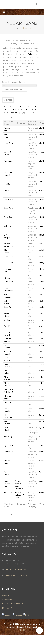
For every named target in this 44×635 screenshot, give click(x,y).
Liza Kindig (8, 263)
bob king (7, 226)
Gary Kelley (9, 208)
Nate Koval (8, 217)
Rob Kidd (8, 402)
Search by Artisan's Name (13, 90)
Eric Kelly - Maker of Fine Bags (20, 495)
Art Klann (8, 161)
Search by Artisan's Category (14, 82)
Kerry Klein (8, 282)
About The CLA (8, 595)
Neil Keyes (8, 199)
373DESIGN (22, 630)
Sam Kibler (8, 326)
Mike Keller (8, 190)
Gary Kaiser (9, 307)
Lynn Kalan (8, 445)
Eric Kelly (8, 493)
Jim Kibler (8, 320)
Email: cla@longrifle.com (16, 569)
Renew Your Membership (12, 604)
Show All (13, 113)
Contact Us (7, 600)
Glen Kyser (8, 452)
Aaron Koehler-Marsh (7, 483)
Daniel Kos (8, 256)
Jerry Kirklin (8, 143)
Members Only (26, 54)
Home (15, 28)
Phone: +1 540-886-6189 (16, 576)
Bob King (8, 437)
